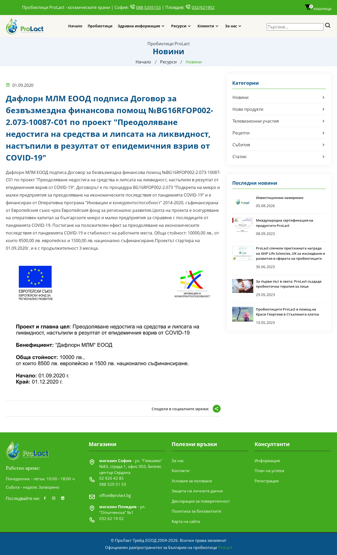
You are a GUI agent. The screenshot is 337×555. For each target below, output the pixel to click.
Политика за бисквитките (196, 511)
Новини (240, 97)
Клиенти (205, 25)
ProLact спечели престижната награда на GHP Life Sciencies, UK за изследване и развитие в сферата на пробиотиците (290, 253)
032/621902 (203, 7)
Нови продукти (247, 109)
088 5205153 (148, 7)
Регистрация (267, 480)
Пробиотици (100, 25)
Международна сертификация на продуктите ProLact (284, 223)
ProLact (225, 547)
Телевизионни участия (255, 121)
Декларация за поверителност (201, 501)
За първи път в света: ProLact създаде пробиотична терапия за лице (288, 284)
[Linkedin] (63, 498)
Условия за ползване (192, 480)
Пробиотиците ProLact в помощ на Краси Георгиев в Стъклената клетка (287, 312)
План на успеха (269, 470)
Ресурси (178, 25)
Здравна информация (139, 25)
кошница (320, 8)
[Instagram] (54, 498)
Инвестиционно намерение (279, 197)
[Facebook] (45, 498)
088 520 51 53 (112, 484)
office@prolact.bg (115, 495)
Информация (267, 460)
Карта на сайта (186, 521)
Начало (75, 25)
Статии (239, 156)
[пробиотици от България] (25, 26)
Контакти (181, 470)
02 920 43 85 (111, 478)
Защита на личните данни (197, 490)
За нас (231, 25)
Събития (241, 145)
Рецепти (241, 133)
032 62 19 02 (111, 518)
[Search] (328, 25)
